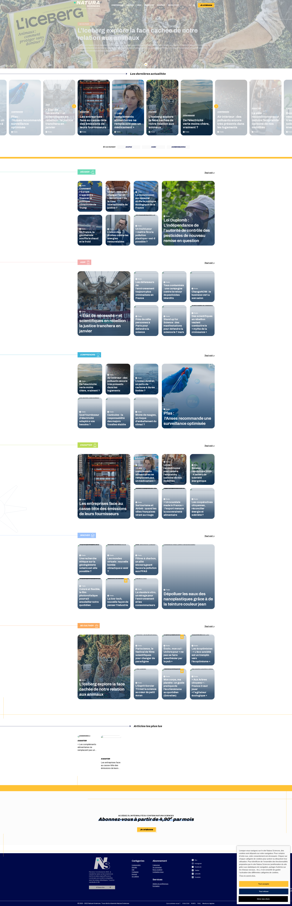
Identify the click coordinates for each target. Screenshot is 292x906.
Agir (48, 105)
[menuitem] (117, 5)
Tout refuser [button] (264, 891)
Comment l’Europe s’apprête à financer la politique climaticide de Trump (87, 198)
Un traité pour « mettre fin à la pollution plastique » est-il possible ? (145, 235)
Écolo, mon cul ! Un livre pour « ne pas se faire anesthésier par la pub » (174, 655)
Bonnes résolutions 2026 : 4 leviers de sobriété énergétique (202, 474)
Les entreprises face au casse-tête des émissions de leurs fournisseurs (102, 508)
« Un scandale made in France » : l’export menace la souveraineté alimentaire (174, 508)
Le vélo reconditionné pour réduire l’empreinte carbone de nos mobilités (265, 120)
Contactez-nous (158, 872)
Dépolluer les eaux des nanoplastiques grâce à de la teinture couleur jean (188, 599)
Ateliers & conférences (160, 884)
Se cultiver (135, 876)
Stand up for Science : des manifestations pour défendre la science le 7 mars (174, 325)
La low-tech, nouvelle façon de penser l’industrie (117, 602)
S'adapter (84, 112)
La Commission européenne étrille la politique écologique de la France (145, 201)
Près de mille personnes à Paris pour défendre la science (143, 325)
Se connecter (157, 867)
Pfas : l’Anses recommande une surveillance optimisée (187, 418)
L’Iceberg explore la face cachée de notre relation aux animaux (102, 689)
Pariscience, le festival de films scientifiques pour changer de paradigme (145, 655)
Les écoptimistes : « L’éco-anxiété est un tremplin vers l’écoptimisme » (202, 655)
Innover (134, 874)
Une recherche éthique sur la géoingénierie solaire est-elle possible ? (88, 565)
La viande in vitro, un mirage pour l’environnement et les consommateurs (145, 599)
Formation (156, 886)
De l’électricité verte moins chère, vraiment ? (196, 124)
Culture (152, 112)
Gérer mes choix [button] (263, 899)
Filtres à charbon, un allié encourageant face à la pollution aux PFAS (145, 565)
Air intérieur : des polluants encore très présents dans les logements (117, 384)
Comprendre (17, 112)
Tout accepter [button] (263, 884)
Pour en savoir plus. (247, 876)
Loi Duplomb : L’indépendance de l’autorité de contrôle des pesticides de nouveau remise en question (187, 230)
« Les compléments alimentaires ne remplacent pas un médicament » (127, 120)
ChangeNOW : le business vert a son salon (201, 294)
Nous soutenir (157, 870)
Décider (134, 867)
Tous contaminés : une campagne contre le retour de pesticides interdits (174, 291)
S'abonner (156, 865)
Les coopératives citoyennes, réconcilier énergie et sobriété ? (202, 508)
